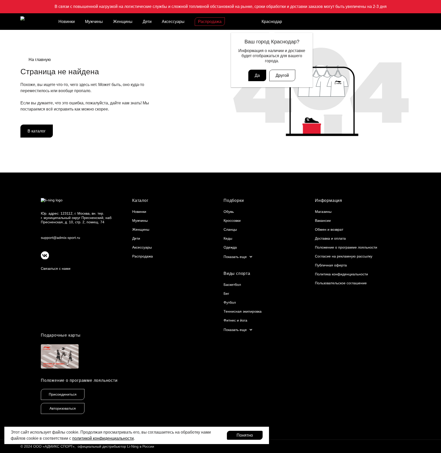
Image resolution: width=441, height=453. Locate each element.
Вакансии (323, 220)
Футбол (230, 302)
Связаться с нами (55, 268)
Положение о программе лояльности (346, 247)
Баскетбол (232, 285)
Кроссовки (232, 220)
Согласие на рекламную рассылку (343, 256)
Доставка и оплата (330, 238)
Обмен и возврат (329, 229)
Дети (147, 21)
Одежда (230, 247)
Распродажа (210, 21)
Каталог (140, 200)
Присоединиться (63, 394)
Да (257, 75)
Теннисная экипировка (243, 311)
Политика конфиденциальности (341, 274)
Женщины (122, 21)
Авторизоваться (63, 408)
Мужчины (94, 21)
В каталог (37, 131)
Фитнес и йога (235, 320)
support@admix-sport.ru (60, 238)
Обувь (229, 212)
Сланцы (230, 229)
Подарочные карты (61, 335)
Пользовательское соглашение (341, 283)
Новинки (66, 21)
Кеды (228, 238)
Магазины (323, 212)
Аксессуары (173, 21)
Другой (282, 75)
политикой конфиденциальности (103, 438)
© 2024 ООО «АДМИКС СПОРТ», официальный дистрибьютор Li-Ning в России (87, 446)
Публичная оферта (331, 265)
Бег (226, 293)
